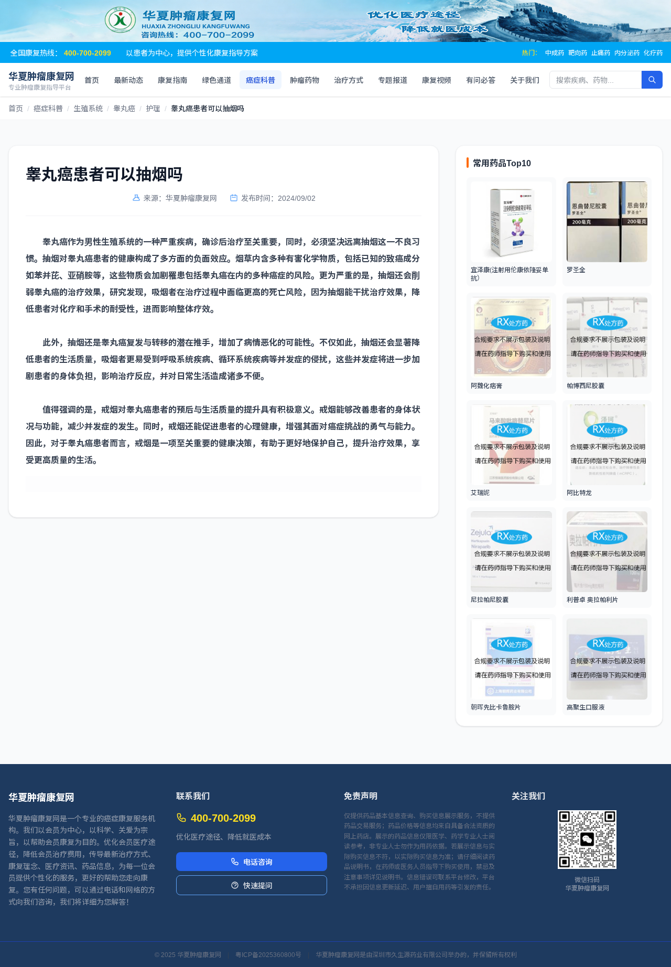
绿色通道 (216, 79)
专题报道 (392, 79)
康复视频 (436, 79)
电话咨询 (258, 861)
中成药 (554, 52)
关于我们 (524, 79)
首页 (91, 79)
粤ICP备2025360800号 (268, 954)
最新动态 (128, 79)
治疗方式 (348, 79)
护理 (153, 108)
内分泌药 (627, 52)
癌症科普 (260, 79)
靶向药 (577, 52)
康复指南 (172, 79)
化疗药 (653, 52)
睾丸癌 (124, 108)
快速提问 (258, 885)
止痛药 (600, 52)
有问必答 (480, 79)
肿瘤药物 (304, 79)
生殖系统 (88, 108)
